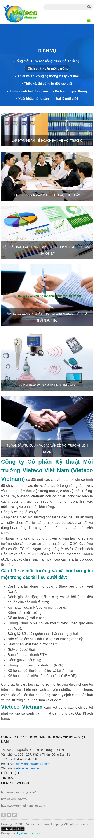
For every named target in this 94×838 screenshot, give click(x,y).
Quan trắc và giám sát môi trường (47, 385)
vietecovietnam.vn (26, 768)
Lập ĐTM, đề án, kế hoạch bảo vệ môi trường (47, 140)
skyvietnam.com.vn (29, 833)
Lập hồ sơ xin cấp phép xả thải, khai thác (47, 195)
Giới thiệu (10, 773)
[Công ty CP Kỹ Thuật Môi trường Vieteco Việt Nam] (19, 11)
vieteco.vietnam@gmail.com (29, 763)
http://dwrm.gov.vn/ (14, 798)
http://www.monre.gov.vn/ (18, 792)
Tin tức (7, 778)
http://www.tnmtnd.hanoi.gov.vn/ (23, 805)
